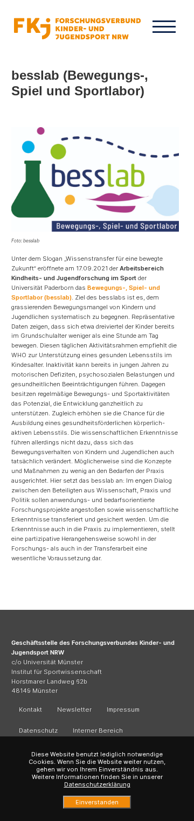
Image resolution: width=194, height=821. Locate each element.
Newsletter (74, 709)
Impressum (123, 709)
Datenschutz (38, 730)
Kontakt (30, 709)
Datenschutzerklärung (97, 784)
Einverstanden (97, 802)
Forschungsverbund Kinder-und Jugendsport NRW (77, 28)
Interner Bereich (98, 730)
